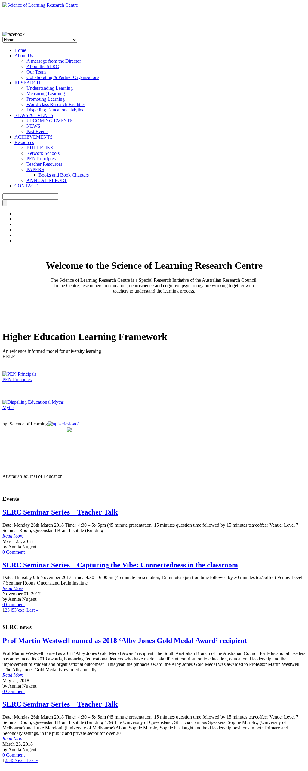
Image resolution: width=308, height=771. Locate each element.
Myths (8, 407)
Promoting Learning (45, 99)
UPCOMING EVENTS (49, 120)
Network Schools (43, 153)
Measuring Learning (45, 93)
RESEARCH (27, 82)
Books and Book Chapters (63, 174)
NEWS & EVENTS (33, 115)
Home (20, 50)
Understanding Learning (49, 88)
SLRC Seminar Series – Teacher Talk (60, 512)
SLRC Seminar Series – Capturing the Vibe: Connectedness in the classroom (120, 565)
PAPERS (35, 169)
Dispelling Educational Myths (54, 109)
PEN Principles (41, 158)
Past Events (37, 131)
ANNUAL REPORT (46, 180)
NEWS (33, 126)
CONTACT (26, 185)
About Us (23, 55)
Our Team (36, 71)
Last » (32, 610)
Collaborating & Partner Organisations (62, 77)
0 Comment (13, 552)
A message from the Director (53, 61)
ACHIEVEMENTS (33, 136)
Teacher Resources (44, 164)
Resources (24, 142)
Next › (20, 610)
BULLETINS (39, 147)
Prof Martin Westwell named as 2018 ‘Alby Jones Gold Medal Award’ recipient (124, 640)
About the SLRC (42, 66)
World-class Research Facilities (55, 104)
